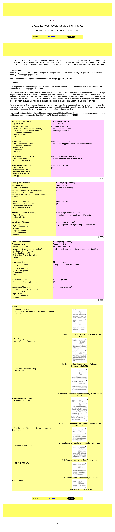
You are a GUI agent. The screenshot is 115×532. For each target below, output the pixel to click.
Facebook (52, 37)
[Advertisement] (50, 10)
